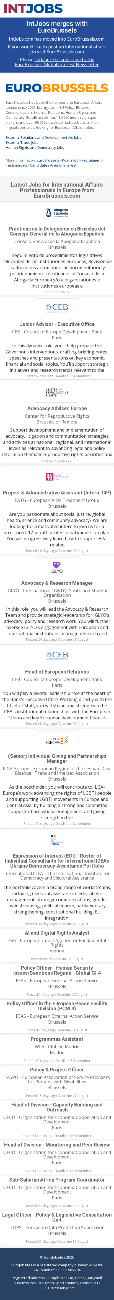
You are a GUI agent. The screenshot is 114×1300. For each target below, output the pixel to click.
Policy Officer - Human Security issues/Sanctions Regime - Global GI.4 (57, 970)
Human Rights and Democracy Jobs (35, 147)
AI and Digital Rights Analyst (57, 933)
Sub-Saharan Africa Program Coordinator (57, 1180)
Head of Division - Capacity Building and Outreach (57, 1107)
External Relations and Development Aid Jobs (43, 137)
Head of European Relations (57, 672)
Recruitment (91, 160)
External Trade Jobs (22, 142)
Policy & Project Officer (57, 1070)
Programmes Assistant (57, 1039)
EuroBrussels (48, 160)
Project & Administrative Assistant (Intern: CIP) (57, 493)
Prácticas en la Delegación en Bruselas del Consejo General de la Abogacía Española (57, 231)
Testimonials (16, 165)
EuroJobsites (54, 1257)
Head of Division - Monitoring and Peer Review (57, 1145)
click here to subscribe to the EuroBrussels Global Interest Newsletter (57, 62)
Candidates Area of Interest (53, 165)
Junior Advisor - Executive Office (57, 324)
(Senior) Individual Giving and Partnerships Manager (57, 758)
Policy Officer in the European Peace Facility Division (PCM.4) (57, 1006)
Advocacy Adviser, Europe (57, 408)
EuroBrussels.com (86, 39)
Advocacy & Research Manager (57, 583)
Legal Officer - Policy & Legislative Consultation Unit (57, 1217)
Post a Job (70, 160)
